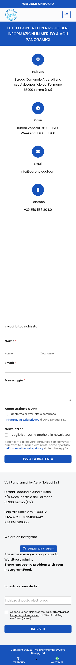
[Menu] (66, 15)
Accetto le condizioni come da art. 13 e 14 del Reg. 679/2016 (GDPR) (40, 615)
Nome (9, 353)
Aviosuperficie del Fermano (31, 497)
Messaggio (15, 380)
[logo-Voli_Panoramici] (11, 15)
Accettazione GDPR (22, 409)
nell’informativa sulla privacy (24, 448)
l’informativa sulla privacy (22, 420)
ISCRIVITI (38, 629)
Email (10, 363)
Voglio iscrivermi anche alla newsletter (41, 435)
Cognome (47, 353)
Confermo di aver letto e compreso (33, 414)
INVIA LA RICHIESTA (38, 459)
